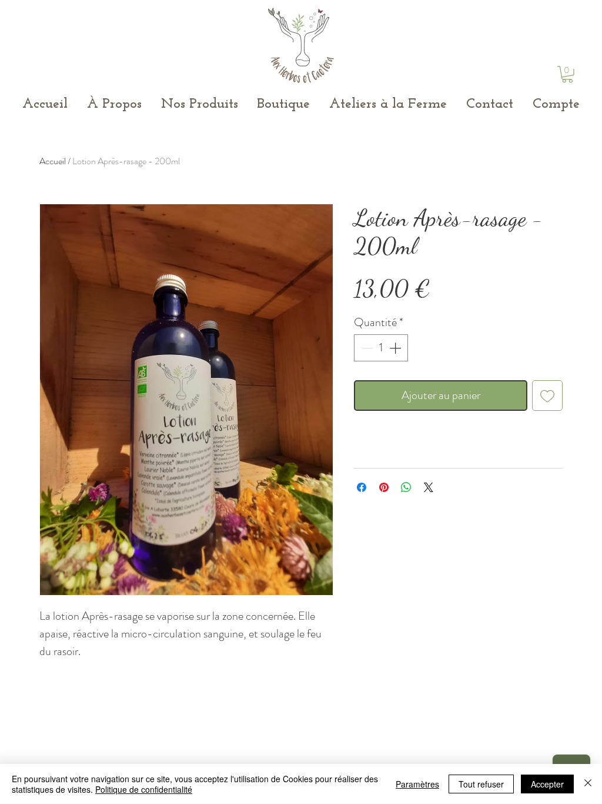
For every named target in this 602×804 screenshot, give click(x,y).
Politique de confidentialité (143, 789)
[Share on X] (429, 487)
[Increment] (396, 348)
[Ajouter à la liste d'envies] (547, 395)
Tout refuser (481, 784)
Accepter (547, 784)
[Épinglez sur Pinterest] (384, 487)
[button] (567, 74)
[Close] (588, 784)
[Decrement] (366, 348)
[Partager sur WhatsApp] (406, 487)
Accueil (52, 161)
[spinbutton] (381, 348)
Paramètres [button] (417, 784)
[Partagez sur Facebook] (361, 487)
